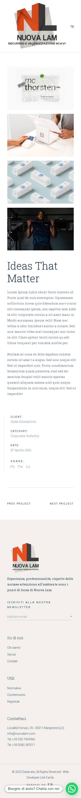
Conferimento (16, 695)
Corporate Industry (25, 436)
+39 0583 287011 (23, 745)
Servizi (11, 654)
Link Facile (47, 777)
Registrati (13, 701)
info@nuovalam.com (21, 733)
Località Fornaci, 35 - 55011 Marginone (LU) (35, 728)
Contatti (12, 661)
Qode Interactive (23, 421)
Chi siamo (14, 647)
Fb (50, 784)
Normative (14, 688)
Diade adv (28, 772)
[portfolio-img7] (40, 182)
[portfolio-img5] (40, 135)
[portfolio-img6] (40, 229)
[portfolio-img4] (40, 88)
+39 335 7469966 (23, 739)
